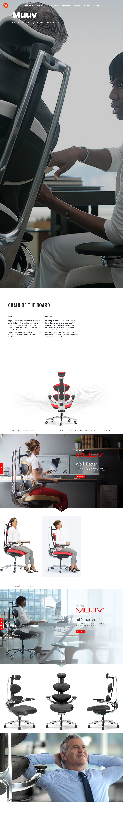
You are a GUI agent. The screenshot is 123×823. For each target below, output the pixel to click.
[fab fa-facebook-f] (5, 811)
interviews (66, 5)
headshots (28, 5)
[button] (56, 423)
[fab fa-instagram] (5, 808)
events (40, 5)
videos (77, 5)
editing (87, 5)
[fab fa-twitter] (5, 815)
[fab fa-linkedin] (5, 818)
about (96, 5)
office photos (52, 5)
